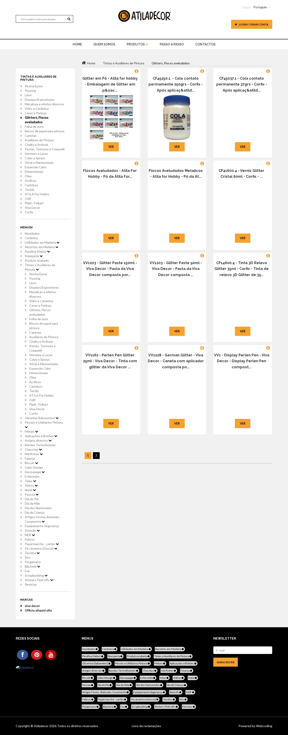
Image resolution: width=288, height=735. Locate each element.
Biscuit (30, 463)
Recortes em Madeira (40, 247)
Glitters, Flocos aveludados (36, 120)
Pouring (30, 90)
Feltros (30, 539)
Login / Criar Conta (253, 24)
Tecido (29, 189)
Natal (29, 490)
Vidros (30, 485)
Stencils (31, 530)
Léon (28, 95)
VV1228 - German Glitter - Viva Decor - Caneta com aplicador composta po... (176, 361)
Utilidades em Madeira (40, 242)
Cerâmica (31, 238)
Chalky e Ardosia (36, 144)
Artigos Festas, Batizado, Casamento (42, 519)
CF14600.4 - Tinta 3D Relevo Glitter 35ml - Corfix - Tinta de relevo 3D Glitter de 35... (241, 269)
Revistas (31, 584)
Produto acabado (37, 260)
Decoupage (33, 472)
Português (260, 7)
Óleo (28, 176)
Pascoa (30, 494)
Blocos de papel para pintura (44, 131)
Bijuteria (31, 566)
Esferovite (32, 476)
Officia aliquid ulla (38, 610)
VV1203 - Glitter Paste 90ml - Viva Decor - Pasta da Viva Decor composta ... (176, 269)
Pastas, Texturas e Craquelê (45, 149)
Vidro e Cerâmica (37, 108)
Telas (29, 481)
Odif (28, 198)
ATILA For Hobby (37, 194)
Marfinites (32, 454)
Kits (28, 557)
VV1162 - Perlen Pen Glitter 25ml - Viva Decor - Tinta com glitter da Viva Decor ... (110, 361)
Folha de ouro (34, 126)
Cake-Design (34, 467)
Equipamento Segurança (42, 526)
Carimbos (31, 185)
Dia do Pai (31, 499)
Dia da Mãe (32, 503)
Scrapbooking (35, 575)
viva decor (32, 606)
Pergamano (33, 562)
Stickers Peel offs (37, 580)
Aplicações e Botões (39, 436)
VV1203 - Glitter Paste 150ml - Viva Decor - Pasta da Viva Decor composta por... (110, 269)
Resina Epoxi (34, 86)
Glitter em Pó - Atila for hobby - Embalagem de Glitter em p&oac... (110, 84)
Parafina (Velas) (36, 251)
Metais (30, 431)
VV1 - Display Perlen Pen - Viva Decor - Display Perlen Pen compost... (241, 361)
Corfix (29, 212)
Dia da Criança (35, 512)
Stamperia (32, 256)
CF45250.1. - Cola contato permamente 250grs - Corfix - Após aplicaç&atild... (175, 84)
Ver (111, 146)
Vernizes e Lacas (36, 153)
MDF (28, 535)
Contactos (205, 44)
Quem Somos (104, 44)
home (77, 44)
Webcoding (263, 726)
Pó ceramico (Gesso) (39, 548)
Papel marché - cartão (40, 544)
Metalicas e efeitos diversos (44, 104)
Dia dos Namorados (38, 508)
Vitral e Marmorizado (39, 162)
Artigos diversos (37, 440)
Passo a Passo (172, 44)
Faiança (30, 458)
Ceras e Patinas (36, 113)
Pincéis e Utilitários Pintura (44, 422)
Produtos (136, 44)
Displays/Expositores (39, 99)
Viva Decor (32, 207)
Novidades (32, 233)
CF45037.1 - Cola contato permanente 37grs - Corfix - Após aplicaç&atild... (241, 84)
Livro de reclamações (146, 726)
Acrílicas (30, 180)
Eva (27, 571)
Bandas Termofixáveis (40, 445)
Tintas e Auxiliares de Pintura (40, 267)
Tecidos (31, 553)
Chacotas (32, 449)
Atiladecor (41, 726)
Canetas (31, 135)
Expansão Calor (35, 167)
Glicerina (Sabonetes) (40, 418)
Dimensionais (34, 171)
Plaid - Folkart (34, 203)
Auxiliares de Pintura (39, 140)
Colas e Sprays (35, 158)
